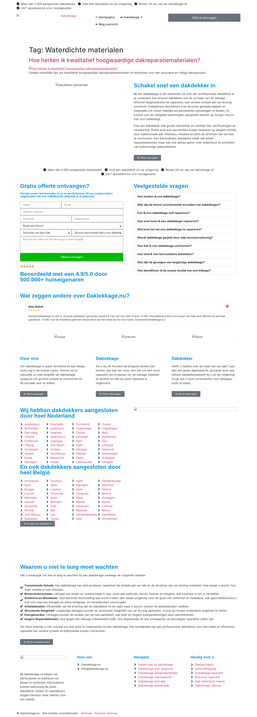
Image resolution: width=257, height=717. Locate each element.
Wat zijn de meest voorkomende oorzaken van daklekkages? (178, 204)
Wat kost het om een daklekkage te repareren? (169, 229)
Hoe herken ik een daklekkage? (158, 196)
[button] (185, 196)
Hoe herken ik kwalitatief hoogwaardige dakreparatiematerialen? (114, 60)
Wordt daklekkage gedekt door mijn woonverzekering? (175, 237)
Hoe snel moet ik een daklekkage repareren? (168, 221)
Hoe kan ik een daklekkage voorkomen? (164, 246)
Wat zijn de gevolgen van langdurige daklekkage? (171, 262)
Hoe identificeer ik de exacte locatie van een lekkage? (174, 270)
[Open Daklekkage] (141, 17)
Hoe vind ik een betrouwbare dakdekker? (165, 254)
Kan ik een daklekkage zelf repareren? (163, 213)
